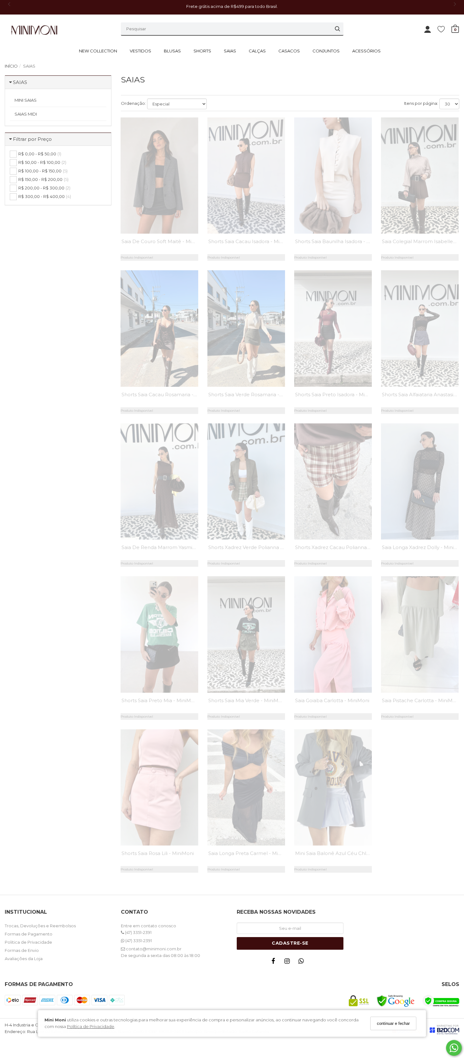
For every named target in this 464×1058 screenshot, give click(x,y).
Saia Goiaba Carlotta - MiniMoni (332, 700)
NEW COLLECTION (98, 50)
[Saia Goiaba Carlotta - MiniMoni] (333, 634)
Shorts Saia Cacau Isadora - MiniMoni (251, 241)
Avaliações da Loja (24, 958)
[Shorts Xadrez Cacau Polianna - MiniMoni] (333, 481)
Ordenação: (133, 103)
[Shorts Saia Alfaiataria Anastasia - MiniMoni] (420, 328)
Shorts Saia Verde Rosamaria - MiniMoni (255, 394)
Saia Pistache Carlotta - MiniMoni (421, 700)
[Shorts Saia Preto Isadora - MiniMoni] (333, 328)
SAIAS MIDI (26, 114)
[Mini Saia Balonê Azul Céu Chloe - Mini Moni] (333, 787)
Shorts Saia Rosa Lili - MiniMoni (158, 853)
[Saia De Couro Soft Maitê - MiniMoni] (159, 175)
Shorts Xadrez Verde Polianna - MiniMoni (256, 547)
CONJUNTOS (326, 50)
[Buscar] (337, 28)
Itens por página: (421, 103)
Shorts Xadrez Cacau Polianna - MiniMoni (344, 547)
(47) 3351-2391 (138, 932)
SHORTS (202, 50)
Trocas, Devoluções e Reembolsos (40, 925)
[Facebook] (275, 962)
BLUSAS (172, 50)
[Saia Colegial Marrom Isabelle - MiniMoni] (420, 175)
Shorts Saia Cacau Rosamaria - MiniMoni (169, 394)
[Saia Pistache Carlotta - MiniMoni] (420, 634)
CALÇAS (257, 50)
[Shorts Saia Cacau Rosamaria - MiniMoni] (159, 328)
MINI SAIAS (26, 100)
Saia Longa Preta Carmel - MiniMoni (251, 853)
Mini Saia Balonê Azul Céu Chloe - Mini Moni (347, 853)
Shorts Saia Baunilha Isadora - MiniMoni (341, 241)
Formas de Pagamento (28, 933)
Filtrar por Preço (32, 139)
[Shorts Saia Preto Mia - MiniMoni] (159, 634)
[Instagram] (288, 962)
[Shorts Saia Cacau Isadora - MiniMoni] (246, 175)
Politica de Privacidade (28, 942)
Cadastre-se (290, 943)
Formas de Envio (22, 950)
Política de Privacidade (90, 1026)
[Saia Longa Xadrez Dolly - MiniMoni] (420, 481)
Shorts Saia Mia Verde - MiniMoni (247, 700)
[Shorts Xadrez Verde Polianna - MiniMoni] (246, 481)
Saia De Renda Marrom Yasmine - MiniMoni (173, 547)
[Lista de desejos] (444, 29)
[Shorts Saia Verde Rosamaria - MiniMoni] (246, 328)
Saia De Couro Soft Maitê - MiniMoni (164, 241)
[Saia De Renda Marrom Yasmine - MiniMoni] (159, 481)
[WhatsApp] (302, 962)
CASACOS (289, 50)
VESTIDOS (140, 50)
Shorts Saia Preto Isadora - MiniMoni (338, 394)
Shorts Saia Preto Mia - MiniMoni (160, 700)
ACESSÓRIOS (366, 50)
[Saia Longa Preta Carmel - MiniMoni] (246, 787)
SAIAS (230, 50)
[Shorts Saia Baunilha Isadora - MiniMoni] (333, 175)
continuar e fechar (393, 1023)
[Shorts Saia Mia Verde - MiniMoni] (246, 634)
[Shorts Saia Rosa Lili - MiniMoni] (159, 787)
